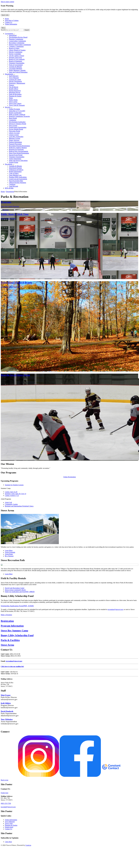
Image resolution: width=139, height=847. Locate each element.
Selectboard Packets (15, 168)
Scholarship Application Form (17, 606)
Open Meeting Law (15, 175)
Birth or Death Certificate (17, 114)
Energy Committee (15, 54)
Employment (9, 827)
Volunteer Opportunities (16, 63)
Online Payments (14, 109)
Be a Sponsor (9, 556)
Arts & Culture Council (16, 56)
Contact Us (8, 829)
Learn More (9, 550)
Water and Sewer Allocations (18, 160)
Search (3, 30)
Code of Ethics (14, 173)
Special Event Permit (15, 155)
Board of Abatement (15, 61)
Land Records (13, 186)
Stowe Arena (13, 102)
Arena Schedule (10, 552)
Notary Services (14, 140)
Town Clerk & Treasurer (17, 105)
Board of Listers (14, 48)
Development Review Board (18, 37)
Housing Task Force (15, 57)
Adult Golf (8, 502)
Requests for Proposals (16, 149)
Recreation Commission (16, 43)
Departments (9, 74)
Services (7, 107)
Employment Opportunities (17, 127)
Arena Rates (9, 554)
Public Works (13, 100)
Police (11, 98)
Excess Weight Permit (16, 129)
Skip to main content (7, 2)
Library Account (14, 133)
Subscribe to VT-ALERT (17, 111)
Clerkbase (12, 184)
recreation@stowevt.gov (115, 609)
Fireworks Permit (14, 131)
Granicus (28, 845)
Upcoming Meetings (15, 68)
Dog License (13, 125)
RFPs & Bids (9, 188)
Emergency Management (17, 83)
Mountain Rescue (14, 92)
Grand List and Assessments (18, 179)
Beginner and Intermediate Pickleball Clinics (19, 506)
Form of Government (16, 65)
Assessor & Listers (15, 79)
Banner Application (15, 113)
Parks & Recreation (15, 94)
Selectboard (12, 35)
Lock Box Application (16, 136)
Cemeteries (12, 120)
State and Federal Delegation (18, 72)
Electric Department (15, 81)
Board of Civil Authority (17, 59)
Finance (11, 85)
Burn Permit (13, 118)
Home (3, 191)
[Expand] (14, 74)
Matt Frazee (5, 695)
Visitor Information (11, 820)
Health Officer (13, 89)
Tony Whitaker (7, 719)
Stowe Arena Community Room (15, 590)
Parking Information (15, 142)
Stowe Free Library (15, 103)
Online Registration (69, 477)
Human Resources (15, 90)
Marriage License (14, 138)
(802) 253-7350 (6, 803)
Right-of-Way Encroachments (18, 151)
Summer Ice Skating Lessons (14, 485)
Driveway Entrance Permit (17, 124)
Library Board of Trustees (17, 50)
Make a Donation (6, 615)
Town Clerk (9, 823)
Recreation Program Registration (19, 146)
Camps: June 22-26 (11, 492)
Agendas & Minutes (15, 67)
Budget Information (15, 171)
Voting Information (15, 159)
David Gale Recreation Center (14, 588)
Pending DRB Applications (18, 177)
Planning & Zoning (15, 96)
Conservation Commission (17, 41)
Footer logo (4, 793)
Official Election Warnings (17, 182)
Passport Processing (15, 144)
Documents (8, 164)
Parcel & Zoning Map (16, 181)
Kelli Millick (6, 703)
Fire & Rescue (13, 87)
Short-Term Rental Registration (19, 153)
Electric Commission (15, 52)
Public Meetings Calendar (17, 70)
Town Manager (14, 78)
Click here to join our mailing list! (12, 666)
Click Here (8, 842)
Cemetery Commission (16, 46)
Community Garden (11, 504)
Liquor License (14, 135)
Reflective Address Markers (18, 147)
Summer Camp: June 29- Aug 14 (15, 494)
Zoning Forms (13, 162)
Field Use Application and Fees (20, 592)
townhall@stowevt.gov (8, 807)
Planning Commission (16, 39)
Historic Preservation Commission (20, 44)
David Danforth (7, 711)
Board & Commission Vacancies (19, 116)
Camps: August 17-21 (12, 495)
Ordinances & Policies (16, 170)
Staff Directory (14, 76)
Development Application (17, 122)
